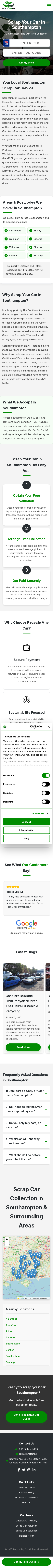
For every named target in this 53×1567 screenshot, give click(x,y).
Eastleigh (11, 1362)
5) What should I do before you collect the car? (23, 1157)
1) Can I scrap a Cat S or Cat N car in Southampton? (25, 1093)
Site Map (26, 1502)
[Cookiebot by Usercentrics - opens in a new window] (32, 727)
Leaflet (22, 1298)
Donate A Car (26, 1535)
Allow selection (26, 830)
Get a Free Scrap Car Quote (26, 1417)
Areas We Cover (26, 1487)
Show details (37, 813)
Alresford (11, 1325)
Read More (23, 1047)
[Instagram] (28, 1470)
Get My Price (26, 62)
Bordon (10, 1349)
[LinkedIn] (34, 1470)
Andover (11, 1337)
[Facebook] (19, 1470)
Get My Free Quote (25, 1561)
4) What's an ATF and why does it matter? (23, 1141)
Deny (26, 838)
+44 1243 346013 (28, 1448)
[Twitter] (23, 1470)
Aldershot (11, 1318)
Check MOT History (26, 1520)
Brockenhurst (13, 1356)
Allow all (26, 822)
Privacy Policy (26, 1492)
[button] (23, 1270)
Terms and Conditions (26, 1497)
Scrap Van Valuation (26, 1530)
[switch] (46, 784)
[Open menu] (49, 5)
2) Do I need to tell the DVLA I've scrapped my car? (24, 1109)
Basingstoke (13, 1343)
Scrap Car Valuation (26, 1525)
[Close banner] (49, 727)
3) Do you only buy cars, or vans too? (23, 1125)
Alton (9, 1331)
